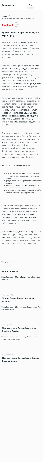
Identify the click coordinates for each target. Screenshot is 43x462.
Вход (30, 5)
